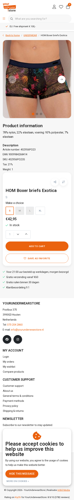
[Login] (54, 7)
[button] (55, 182)
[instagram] (17, 339)
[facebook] (7, 339)
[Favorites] (61, 7)
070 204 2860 (15, 324)
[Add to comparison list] (63, 182)
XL (40, 210)
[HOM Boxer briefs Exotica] (37, 79)
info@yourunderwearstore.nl (27, 329)
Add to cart (37, 246)
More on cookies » (17, 481)
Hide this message (21, 473)
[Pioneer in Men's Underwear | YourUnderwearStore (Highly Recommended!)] (9, 7)
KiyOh (18, 497)
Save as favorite (39, 258)
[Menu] (4, 19)
